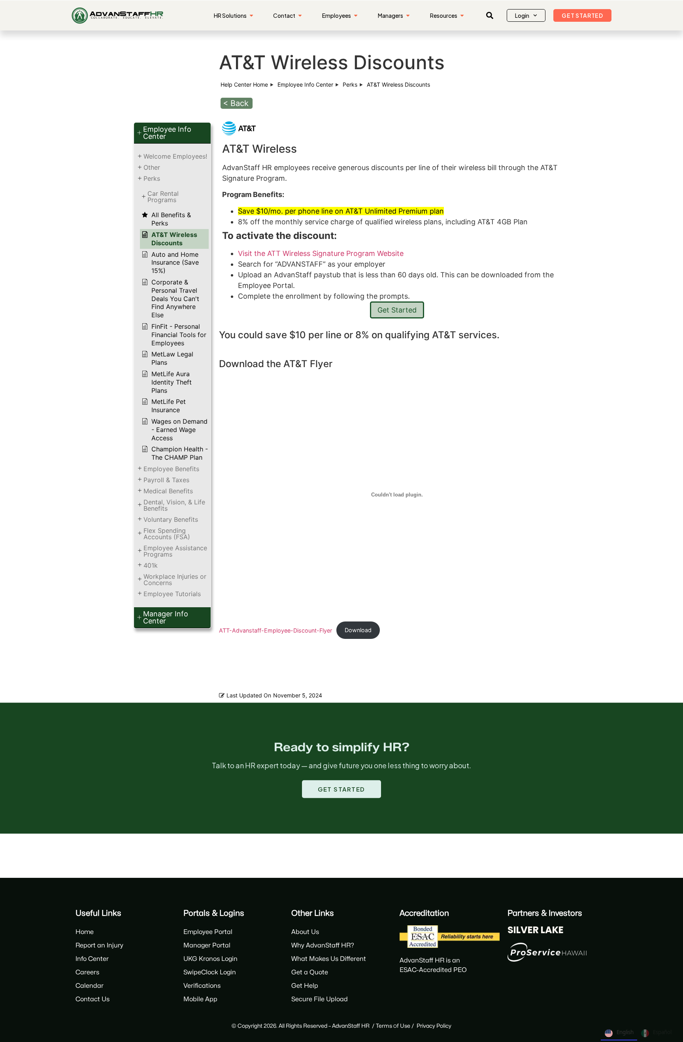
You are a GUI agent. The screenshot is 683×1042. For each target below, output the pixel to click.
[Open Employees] (355, 15)
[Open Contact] (300, 15)
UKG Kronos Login (210, 959)
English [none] (625, 1032)
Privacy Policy (434, 1026)
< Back (236, 103)
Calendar (89, 986)
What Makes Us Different (328, 959)
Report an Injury (99, 945)
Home (84, 932)
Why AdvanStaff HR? (322, 945)
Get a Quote (309, 972)
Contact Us (92, 999)
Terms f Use (393, 1026)
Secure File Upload (319, 999)
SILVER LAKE (536, 929)
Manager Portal (206, 945)
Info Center (92, 959)
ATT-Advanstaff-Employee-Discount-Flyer (275, 630)
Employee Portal (207, 932)
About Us (305, 932)
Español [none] (662, 1032)
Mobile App (200, 999)
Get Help (304, 986)
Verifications (202, 986)
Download (358, 630)
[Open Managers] (408, 15)
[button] (490, 15)
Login (522, 15)
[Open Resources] (462, 15)
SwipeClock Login (209, 972)
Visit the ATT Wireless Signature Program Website (321, 253)
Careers (87, 972)
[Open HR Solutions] (251, 15)
